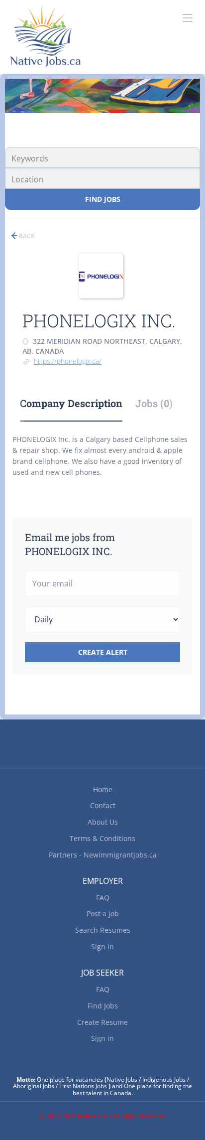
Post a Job (103, 913)
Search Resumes (102, 930)
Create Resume (102, 1022)
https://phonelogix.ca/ (68, 361)
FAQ (102, 897)
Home (102, 789)
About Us (103, 822)
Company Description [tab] (71, 403)
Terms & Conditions (102, 838)
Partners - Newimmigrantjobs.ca (103, 854)
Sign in (102, 946)
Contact (102, 805)
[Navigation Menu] (188, 17)
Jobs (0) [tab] (154, 403)
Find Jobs (102, 199)
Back (26, 236)
